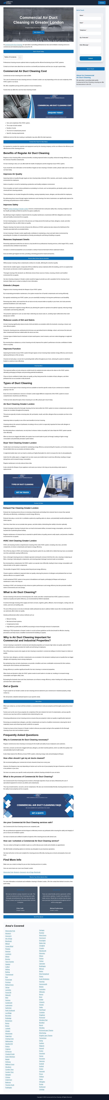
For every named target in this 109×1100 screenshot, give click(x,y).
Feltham (41, 1076)
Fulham (41, 958)
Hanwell (41, 1048)
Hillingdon (42, 1081)
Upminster (42, 963)
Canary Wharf (9, 946)
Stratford (7, 964)
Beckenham (8, 1020)
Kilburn (41, 956)
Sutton (41, 1007)
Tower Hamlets (9, 961)
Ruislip (41, 1084)
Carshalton (42, 989)
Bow (6, 977)
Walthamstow (9, 1041)
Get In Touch (90, 68)
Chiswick (41, 1002)
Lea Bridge (8, 1013)
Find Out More (38, 365)
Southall (41, 1063)
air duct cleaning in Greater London (18, 208)
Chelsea (7, 1077)
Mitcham (41, 968)
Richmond (42, 1017)
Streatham (8, 1067)
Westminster (8, 1033)
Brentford (41, 1022)
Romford (41, 933)
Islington (7, 1031)
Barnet (41, 1025)
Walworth (8, 995)
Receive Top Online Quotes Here (38, 877)
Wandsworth (42, 950)
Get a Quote (37, 32)
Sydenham (8, 1008)
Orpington (8, 1074)
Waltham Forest (9, 1064)
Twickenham (42, 1038)
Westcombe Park (8, 872)
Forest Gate (8, 979)
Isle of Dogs (30, 872)
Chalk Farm (8, 1080)
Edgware (41, 1045)
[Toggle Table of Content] (19, 57)
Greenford (42, 1053)
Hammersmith (43, 984)
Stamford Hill (9, 1044)
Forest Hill (8, 992)
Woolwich (16, 872)
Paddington (8, 1087)
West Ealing (42, 1033)
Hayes (41, 1079)
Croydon (41, 948)
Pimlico (7, 1046)
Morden (41, 986)
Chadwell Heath (10, 1054)
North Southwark (10, 1010)
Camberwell (8, 1002)
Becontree (8, 1015)
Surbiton (41, 1043)
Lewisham (8, 954)
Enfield (41, 999)
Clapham (8, 1049)
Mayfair (7, 1059)
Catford (7, 967)
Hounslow (42, 1058)
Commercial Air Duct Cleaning (13, 44)
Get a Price (38, 701)
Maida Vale (42, 943)
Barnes (41, 994)
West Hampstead (44, 974)
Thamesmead (9, 974)
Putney (41, 976)
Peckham (8, 982)
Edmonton (42, 953)
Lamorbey (8, 990)
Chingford (42, 945)
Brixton (7, 1026)
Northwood (42, 1087)
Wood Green (42, 935)
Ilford (6, 997)
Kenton (41, 1051)
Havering (41, 981)
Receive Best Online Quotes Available (38, 258)
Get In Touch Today (38, 51)
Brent (40, 997)
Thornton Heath (9, 1085)
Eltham (7, 956)
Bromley (7, 959)
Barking (7, 972)
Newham (7, 951)
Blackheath (37, 872)
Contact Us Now (38, 503)
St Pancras (8, 1051)
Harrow (41, 1056)
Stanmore (42, 1061)
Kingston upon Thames (45, 1035)
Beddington (42, 966)
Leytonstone (8, 1005)
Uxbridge (41, 1089)
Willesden (42, 992)
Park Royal (42, 1010)
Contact (102, 2)
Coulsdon (42, 1012)
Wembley (42, 1028)
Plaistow (7, 949)
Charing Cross (9, 1038)
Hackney (7, 1000)
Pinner (41, 1074)
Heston (41, 1069)
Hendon (41, 1004)
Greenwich (23, 872)
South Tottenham (10, 1056)
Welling (7, 969)
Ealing (41, 1040)
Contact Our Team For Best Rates (38, 141)
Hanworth (42, 1071)
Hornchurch (42, 938)
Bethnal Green (9, 985)
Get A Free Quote (38, 916)
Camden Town (9, 1069)
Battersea (8, 1082)
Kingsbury (42, 1015)
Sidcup (7, 987)
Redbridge (8, 1018)
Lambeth (7, 1028)
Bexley (7, 1023)
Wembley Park (43, 1020)
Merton (41, 971)
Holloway (8, 1062)
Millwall (7, 943)
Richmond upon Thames (46, 1030)
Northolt (41, 1066)
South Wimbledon (44, 979)
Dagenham (8, 1036)
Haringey (41, 930)
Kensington (42, 940)
